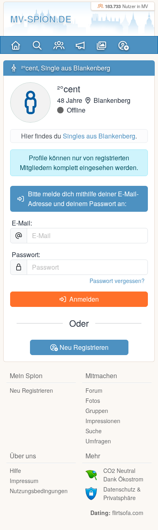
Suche (93, 431)
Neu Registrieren (83, 347)
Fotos (92, 400)
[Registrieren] (123, 45)
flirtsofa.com (127, 513)
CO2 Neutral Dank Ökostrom (123, 474)
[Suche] (37, 45)
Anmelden (83, 299)
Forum (93, 390)
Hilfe (15, 470)
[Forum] (80, 45)
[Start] (16, 45)
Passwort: (26, 254)
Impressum (24, 481)
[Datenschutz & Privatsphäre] (91, 493)
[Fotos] (102, 45)
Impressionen (102, 421)
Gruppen (96, 411)
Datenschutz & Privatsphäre (122, 493)
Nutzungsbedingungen (39, 491)
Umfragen (98, 441)
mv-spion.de (40, 19)
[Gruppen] (59, 45)
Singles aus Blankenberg (99, 135)
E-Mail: (22, 223)
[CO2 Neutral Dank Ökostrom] (91, 474)
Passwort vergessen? (117, 281)
